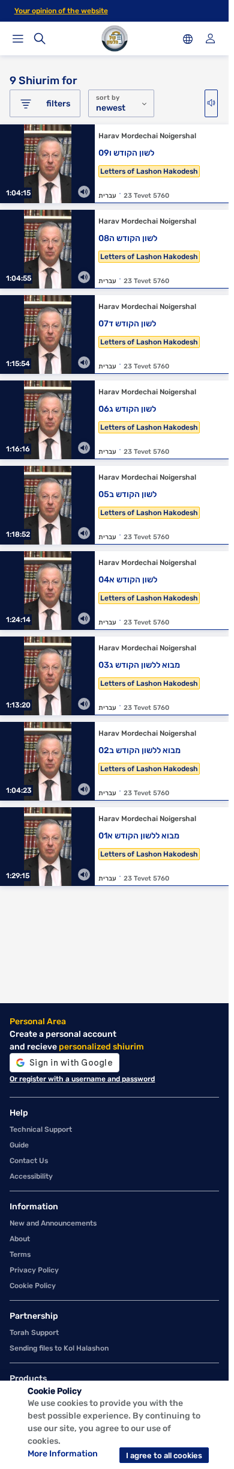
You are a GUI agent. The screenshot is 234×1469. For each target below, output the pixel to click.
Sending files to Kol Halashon (59, 1348)
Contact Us (29, 1160)
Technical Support (41, 1129)
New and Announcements (53, 1223)
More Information (63, 1454)
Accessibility (31, 1176)
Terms (20, 1254)
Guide (19, 1145)
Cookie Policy (33, 1285)
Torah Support (34, 1332)
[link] (114, 167)
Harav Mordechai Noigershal (147, 136)
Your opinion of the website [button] (61, 11)
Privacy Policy (34, 1270)
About (20, 1239)
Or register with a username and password (82, 1079)
